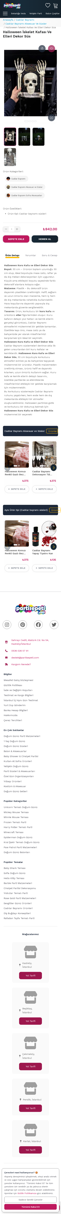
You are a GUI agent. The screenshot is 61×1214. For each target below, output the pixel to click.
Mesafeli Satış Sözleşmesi (18, 680)
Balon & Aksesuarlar (15, 751)
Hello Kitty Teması (14, 878)
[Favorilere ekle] (51, 48)
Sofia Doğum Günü (14, 873)
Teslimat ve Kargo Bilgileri (18, 695)
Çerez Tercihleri (13, 720)
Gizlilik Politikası (13, 685)
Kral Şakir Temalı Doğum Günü (22, 842)
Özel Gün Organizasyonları (19, 776)
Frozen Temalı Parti (15, 822)
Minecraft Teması (14, 832)
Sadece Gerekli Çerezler (30, 1199)
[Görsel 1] (26, 121)
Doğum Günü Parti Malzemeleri (22, 736)
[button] (52, 431)
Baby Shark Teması (15, 868)
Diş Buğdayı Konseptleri (17, 913)
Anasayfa (8, 19)
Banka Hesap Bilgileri (16, 710)
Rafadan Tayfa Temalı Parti (19, 918)
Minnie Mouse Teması (16, 817)
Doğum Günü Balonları (17, 852)
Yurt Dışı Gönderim (14, 705)
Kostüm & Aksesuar (15, 786)
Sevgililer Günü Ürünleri (18, 903)
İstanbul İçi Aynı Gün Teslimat (21, 700)
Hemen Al (45, 239)
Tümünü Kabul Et (30, 1207)
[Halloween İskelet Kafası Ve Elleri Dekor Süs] (10, 137)
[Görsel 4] (35, 121)
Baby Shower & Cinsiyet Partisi (21, 756)
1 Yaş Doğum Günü (14, 741)
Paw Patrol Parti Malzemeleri (20, 847)
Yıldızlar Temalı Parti (16, 893)
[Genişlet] (51, 117)
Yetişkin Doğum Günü (16, 766)
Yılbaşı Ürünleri (12, 781)
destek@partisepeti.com (25, 657)
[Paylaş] (42, 48)
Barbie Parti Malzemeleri (18, 883)
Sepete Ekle (16, 239)
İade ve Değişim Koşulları (18, 690)
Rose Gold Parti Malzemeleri (20, 898)
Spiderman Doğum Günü (18, 837)
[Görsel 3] (33, 121)
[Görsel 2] (30, 121)
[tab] (12, 255)
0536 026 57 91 (19, 650)
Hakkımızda (10, 715)
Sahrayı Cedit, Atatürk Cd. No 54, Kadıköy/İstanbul (30, 642)
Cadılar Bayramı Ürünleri (18, 908)
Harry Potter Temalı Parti (18, 827)
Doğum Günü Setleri (15, 791)
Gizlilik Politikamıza (26, 1193)
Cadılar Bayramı (25, 19)
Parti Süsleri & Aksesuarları (19, 771)
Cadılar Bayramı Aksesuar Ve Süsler (26, 23)
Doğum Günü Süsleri (16, 746)
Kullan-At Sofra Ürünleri (18, 761)
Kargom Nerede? (21, 664)
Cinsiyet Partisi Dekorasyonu (20, 888)
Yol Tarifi (30, 975)
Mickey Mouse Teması (16, 812)
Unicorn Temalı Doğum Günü (20, 807)
